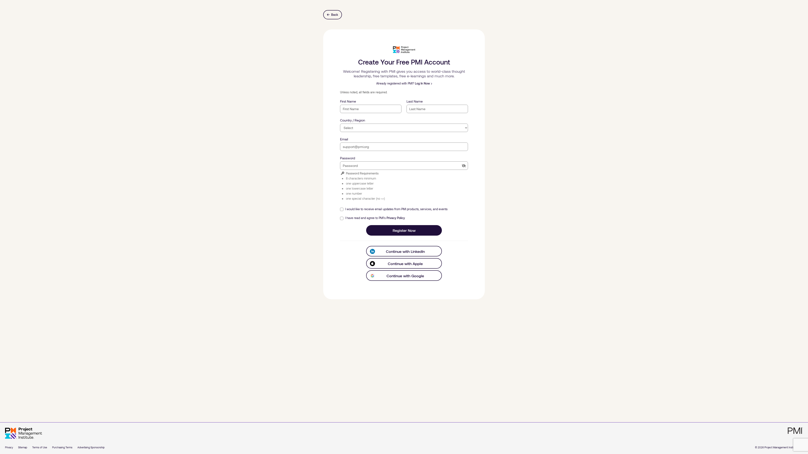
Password (347, 158)
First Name (348, 101)
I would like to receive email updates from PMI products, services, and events (396, 209)
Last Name (415, 101)
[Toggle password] (464, 165)
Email (344, 139)
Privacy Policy (396, 218)
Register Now (404, 230)
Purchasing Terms (62, 447)
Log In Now (422, 83)
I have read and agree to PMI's (374, 218)
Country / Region (352, 120)
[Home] (23, 433)
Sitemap (22, 447)
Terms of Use (39, 447)
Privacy (9, 447)
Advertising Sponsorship (91, 447)
